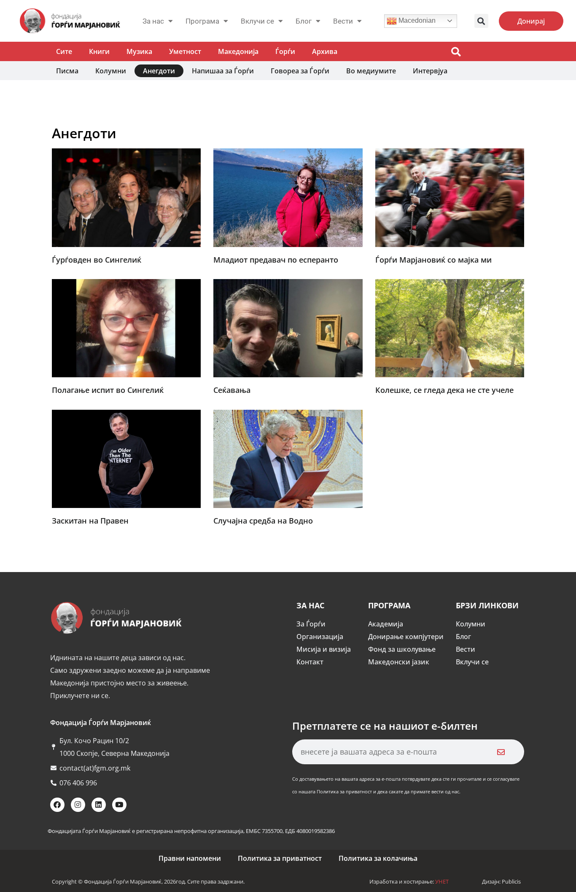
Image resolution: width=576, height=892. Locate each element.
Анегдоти (159, 70)
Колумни (110, 70)
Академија (385, 624)
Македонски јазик (398, 661)
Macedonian (416, 20)
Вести (465, 649)
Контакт (309, 661)
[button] (481, 21)
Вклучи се (257, 21)
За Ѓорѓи (311, 624)
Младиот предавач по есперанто (275, 260)
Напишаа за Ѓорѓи (223, 70)
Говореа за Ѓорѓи (300, 70)
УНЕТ (442, 881)
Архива (324, 51)
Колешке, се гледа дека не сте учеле (444, 390)
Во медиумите (371, 70)
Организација (319, 636)
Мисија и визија (323, 649)
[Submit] (501, 751)
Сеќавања (231, 390)
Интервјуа (430, 70)
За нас (153, 21)
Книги (99, 51)
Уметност (185, 51)
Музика (139, 51)
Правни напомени (190, 858)
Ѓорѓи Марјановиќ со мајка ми (433, 260)
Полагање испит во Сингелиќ (108, 390)
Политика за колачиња (378, 858)
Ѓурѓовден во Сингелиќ (96, 260)
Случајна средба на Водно (263, 521)
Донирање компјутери (406, 636)
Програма (202, 21)
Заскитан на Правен (90, 521)
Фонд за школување (402, 649)
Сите (64, 51)
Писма (67, 70)
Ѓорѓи (285, 51)
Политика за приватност (280, 858)
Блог (304, 21)
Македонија (238, 51)
